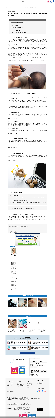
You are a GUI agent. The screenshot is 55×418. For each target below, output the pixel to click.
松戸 (45, 371)
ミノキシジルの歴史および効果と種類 (17, 22)
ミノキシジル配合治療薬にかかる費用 (17, 27)
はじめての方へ (9, 382)
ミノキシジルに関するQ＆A (15, 30)
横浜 (36, 370)
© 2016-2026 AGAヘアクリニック (27, 412)
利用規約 (28, 385)
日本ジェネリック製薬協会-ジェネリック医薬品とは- (16, 227)
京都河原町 (38, 371)
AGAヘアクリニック (8, 7)
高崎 (43, 370)
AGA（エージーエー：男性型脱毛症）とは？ (12, 398)
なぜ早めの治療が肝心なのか (20, 384)
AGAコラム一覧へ (27, 352)
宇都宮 (32, 371)
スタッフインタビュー (9, 390)
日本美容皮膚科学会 (13, 285)
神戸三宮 (42, 371)
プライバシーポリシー (29, 383)
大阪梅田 (32, 370)
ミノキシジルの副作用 (14, 25)
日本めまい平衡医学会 (13, 289)
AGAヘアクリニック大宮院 (34, 363)
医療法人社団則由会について (10, 391)
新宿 (35, 371)
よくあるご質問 (29, 382)
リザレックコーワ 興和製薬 (12, 231)
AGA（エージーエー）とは (20, 383)
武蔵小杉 (32, 372)
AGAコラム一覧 (14, 7)
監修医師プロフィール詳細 (14, 278)
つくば (39, 370)
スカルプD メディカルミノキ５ (13, 232)
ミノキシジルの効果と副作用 (20, 385)
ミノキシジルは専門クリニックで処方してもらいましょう (20, 32)
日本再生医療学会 (13, 284)
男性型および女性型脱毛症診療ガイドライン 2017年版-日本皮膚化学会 (18, 226)
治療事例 (8, 384)
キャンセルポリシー (29, 384)
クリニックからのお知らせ (10, 383)
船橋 (34, 370)
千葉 (41, 370)
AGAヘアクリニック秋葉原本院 (35, 358)
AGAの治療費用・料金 (10, 385)
